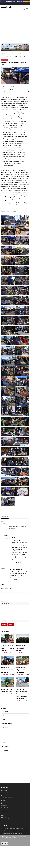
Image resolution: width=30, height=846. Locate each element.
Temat (2, 595)
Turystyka (4, 735)
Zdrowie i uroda (5, 750)
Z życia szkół (5, 727)
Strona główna (5, 52)
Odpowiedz (15, 531)
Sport (3, 715)
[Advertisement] (15, 28)
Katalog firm (4, 817)
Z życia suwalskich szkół (6, 798)
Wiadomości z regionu (7, 723)
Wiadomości (11, 52)
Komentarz (3, 601)
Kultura (3, 719)
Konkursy (3, 815)
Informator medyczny (6, 819)
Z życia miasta (18, 52)
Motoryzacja (5, 739)
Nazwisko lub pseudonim (6, 588)
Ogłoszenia (3, 814)
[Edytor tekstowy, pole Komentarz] (15, 614)
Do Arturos (15, 538)
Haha (11, 524)
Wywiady (4, 731)
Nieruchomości (5, 746)
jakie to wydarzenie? (15, 569)
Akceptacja (4, 843)
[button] (2, 604)
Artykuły (4, 743)
